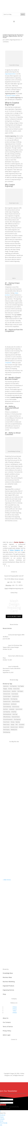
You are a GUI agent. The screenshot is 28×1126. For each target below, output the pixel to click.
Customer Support (7, 696)
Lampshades (11, 709)
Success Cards (6, 727)
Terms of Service (8, 1026)
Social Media (21, 724)
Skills (17, 724)
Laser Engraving (6, 711)
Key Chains (5, 709)
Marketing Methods (7, 714)
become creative (10, 95)
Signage (12, 724)
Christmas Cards (6, 693)
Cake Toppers (20, 691)
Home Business (6, 704)
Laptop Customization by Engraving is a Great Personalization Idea (13, 762)
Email (5, 934)
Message (5, 1054)
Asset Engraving (13, 686)
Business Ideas (16, 688)
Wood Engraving (6, 732)
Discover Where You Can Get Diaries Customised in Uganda (12, 805)
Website (5, 941)
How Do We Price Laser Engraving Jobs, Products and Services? (13, 851)
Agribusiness (6, 686)
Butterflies (14, 691)
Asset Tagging (21, 686)
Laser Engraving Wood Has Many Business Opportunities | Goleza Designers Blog (12, 892)
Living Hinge (13, 711)
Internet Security (15, 706)
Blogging (5, 688)
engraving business (10, 74)
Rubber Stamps (6, 724)
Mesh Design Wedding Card (14, 605)
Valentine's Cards (14, 727)
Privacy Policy (7, 1031)
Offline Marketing (6, 716)
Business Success (6, 691)
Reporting (18, 722)
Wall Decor (21, 727)
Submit (6, 1059)
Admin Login (6, 1035)
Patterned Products (15, 716)
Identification (13, 704)
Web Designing (6, 729)
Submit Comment (21, 948)
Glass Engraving (14, 699)
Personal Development (7, 719)
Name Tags (15, 714)
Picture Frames (6, 722)
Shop (4, 994)
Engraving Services (15, 40)
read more (7, 782)
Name (5, 928)
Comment (6, 912)
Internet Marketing (7, 706)
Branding (10, 688)
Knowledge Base (8, 973)
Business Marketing (9, 981)
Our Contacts (7, 1022)
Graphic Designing (15, 701)
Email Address (6, 1049)
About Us (5, 1018)
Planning (12, 722)
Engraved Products (8, 986)
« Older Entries (7, 880)
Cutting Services (15, 696)
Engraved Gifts (6, 699)
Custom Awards (14, 693)
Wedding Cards (14, 729)
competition (8, 362)
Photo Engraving (17, 719)
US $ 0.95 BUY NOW (14, 616)
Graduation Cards (6, 701)
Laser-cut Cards (19, 709)
